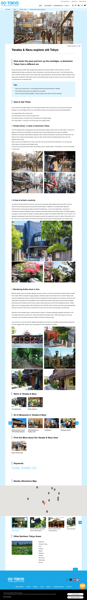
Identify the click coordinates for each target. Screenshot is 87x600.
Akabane (41, 553)
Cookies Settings (75, 594)
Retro (34, 468)
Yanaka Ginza (29, 130)
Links (42, 586)
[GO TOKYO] (16, 580)
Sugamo (41, 548)
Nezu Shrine (55, 300)
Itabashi (41, 555)
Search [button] (75, 5)
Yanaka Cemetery (33, 295)
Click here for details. (7, 596)
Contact (48, 586)
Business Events (82, 1)
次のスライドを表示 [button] (77, 423)
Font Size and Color (59, 586)
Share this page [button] (82, 5)
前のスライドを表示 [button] (10, 423)
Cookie (28, 586)
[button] (48, 5)
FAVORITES (85, 5)
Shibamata (42, 560)
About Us (69, 586)
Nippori (41, 551)
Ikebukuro (41, 542)
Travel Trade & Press (65, 1)
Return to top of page (75, 569)
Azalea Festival (25, 305)
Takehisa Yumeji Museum (18, 216)
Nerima (41, 562)
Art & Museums (26, 468)
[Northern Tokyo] (22, 542)
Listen (79, 5)
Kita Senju (42, 558)
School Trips (74, 1)
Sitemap (35, 586)
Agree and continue (75, 597)
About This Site (19, 586)
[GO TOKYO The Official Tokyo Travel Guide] (10, 3)
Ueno (40, 546)
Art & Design (15, 468)
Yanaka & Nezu (43, 544)
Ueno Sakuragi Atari (70, 305)
